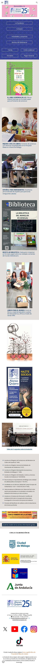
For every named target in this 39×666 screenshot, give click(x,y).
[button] (2, 2)
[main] (19, 99)
